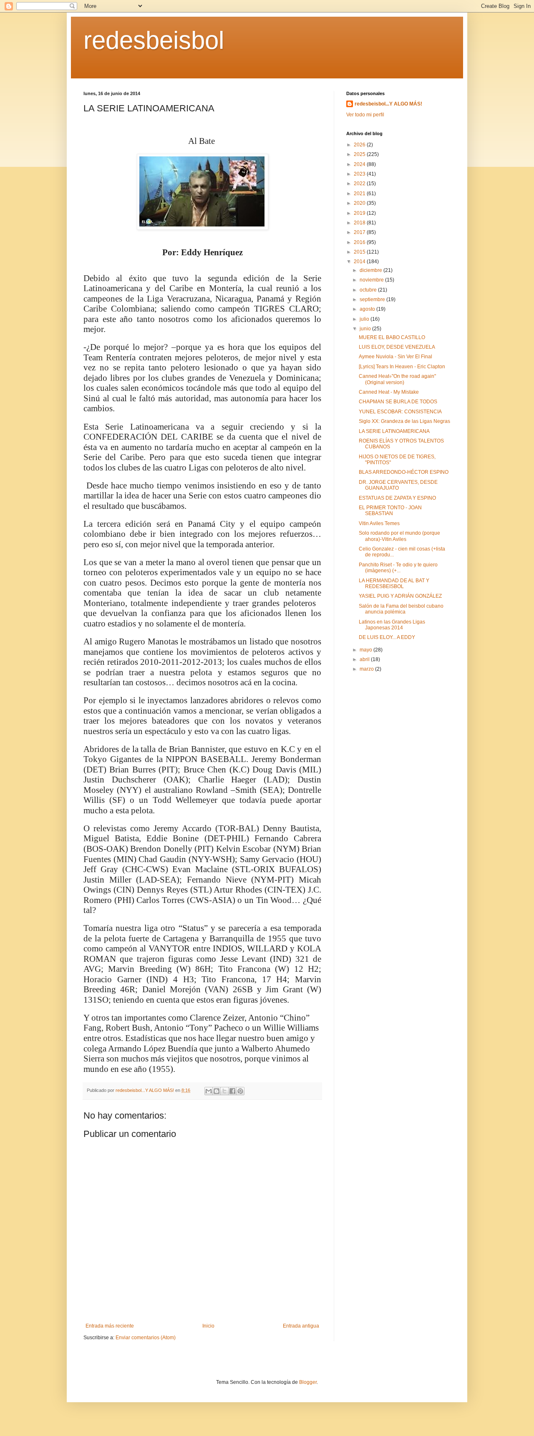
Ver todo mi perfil (365, 115)
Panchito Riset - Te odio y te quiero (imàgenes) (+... (398, 567)
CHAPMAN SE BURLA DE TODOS (398, 402)
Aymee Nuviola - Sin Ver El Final (395, 357)
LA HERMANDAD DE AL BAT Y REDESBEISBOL (394, 583)
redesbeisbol (153, 40)
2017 (360, 232)
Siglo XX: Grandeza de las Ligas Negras (404, 421)
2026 (360, 145)
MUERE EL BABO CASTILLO (392, 337)
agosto (368, 309)
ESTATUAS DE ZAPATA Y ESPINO (397, 498)
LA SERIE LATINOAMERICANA (394, 431)
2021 (360, 193)
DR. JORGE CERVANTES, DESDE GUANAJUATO (398, 485)
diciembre (371, 270)
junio (366, 329)
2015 (360, 252)
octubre (369, 290)
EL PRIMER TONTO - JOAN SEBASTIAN (390, 510)
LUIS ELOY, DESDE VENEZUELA (397, 347)
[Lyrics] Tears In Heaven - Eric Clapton (402, 367)
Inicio (208, 1326)
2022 (360, 183)
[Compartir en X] (224, 1091)
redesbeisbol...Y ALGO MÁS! (388, 104)
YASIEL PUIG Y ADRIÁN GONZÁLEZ (400, 596)
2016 (360, 242)
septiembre (373, 299)
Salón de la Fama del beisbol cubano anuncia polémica (401, 609)
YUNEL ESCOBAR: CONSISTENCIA (400, 412)
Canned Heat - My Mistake (389, 392)
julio (365, 319)
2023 (360, 174)
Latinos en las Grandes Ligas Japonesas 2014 (392, 625)
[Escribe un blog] (216, 1091)
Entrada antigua (301, 1326)
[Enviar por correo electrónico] (208, 1091)
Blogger (308, 1382)
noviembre (372, 280)
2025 (360, 154)
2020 (360, 203)
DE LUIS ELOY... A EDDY (387, 637)
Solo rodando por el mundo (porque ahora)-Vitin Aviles (399, 536)
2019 (360, 213)
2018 (360, 223)
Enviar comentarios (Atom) (146, 1337)
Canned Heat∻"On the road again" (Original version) (397, 379)
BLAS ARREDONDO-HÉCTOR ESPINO (403, 472)
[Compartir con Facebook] (232, 1091)
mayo (366, 650)
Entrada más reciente (110, 1326)
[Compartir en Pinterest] (240, 1091)
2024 (360, 164)
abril (365, 659)
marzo (367, 669)
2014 (360, 261)
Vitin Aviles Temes (379, 523)
